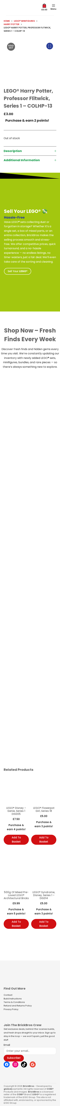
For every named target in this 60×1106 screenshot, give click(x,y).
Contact (8, 995)
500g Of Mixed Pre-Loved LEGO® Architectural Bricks (16, 895)
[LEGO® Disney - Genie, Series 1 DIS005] (16, 789)
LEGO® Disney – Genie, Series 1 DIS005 (16, 811)
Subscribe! (13, 1058)
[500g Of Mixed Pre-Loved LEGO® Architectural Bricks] (16, 874)
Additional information (22, 160)
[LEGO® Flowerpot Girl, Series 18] (43, 789)
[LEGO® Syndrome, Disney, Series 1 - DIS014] (43, 874)
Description (13, 151)
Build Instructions (13, 998)
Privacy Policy (11, 1009)
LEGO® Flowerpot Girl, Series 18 (43, 809)
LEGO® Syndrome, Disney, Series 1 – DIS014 (43, 895)
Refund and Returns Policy (18, 1005)
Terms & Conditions (14, 1002)
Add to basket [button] (16, 839)
